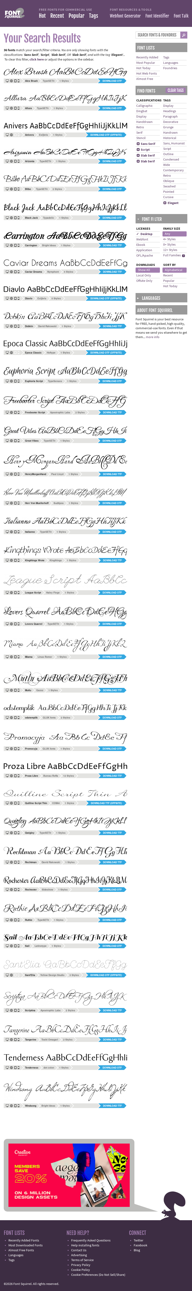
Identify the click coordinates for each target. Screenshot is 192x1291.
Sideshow (47, 889)
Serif (139, 133)
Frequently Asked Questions (91, 1240)
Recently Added (147, 57)
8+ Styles (169, 245)
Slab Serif (146, 155)
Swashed (169, 186)
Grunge (168, 127)
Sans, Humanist (174, 143)
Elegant (170, 203)
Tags (93, 16)
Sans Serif (146, 144)
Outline (168, 154)
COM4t (56, 803)
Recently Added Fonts (23, 1240)
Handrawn (170, 133)
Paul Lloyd (57, 474)
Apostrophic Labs (60, 412)
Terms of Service (82, 1260)
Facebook (140, 1245)
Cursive (168, 197)
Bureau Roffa (50, 775)
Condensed (171, 159)
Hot (42, 16)
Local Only (143, 275)
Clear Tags (176, 90)
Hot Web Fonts (146, 74)
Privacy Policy (80, 1265)
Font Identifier (157, 15)
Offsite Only (144, 281)
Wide (166, 165)
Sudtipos (59, 503)
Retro (140, 127)
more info (152, 337)
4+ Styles (169, 239)
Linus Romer (45, 656)
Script (143, 149)
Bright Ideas (49, 245)
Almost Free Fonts (21, 1250)
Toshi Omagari (49, 1039)
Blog (137, 1250)
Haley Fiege (53, 592)
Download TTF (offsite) (106, 803)
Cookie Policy (80, 1270)
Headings (169, 111)
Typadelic (48, 217)
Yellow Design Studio (52, 975)
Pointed (168, 192)
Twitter (138, 1240)
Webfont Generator (125, 15)
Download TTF (112, 245)
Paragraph (170, 116)
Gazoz (39, 690)
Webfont (142, 239)
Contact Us (78, 1250)
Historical (169, 138)
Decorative (170, 122)
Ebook (140, 245)
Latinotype (41, 946)
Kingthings (56, 560)
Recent (57, 16)
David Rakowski (47, 326)
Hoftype (51, 352)
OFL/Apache (144, 256)
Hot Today (143, 68)
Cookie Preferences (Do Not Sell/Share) (98, 1275)
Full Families (172, 255)
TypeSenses (55, 381)
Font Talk (181, 15)
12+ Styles (170, 250)
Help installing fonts (85, 1245)
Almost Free (144, 79)
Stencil (141, 138)
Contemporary (173, 170)
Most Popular (145, 63)
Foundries (170, 68)
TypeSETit (48, 80)
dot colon (49, 1067)
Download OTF (112, 80)
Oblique (168, 181)
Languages (170, 63)
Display (141, 116)
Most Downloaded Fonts (25, 1245)
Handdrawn (144, 122)
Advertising (79, 1255)
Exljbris (43, 134)
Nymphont (53, 271)
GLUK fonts (49, 717)
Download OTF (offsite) (106, 134)
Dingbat (141, 111)
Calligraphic (144, 106)
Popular (76, 16)
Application (144, 250)
